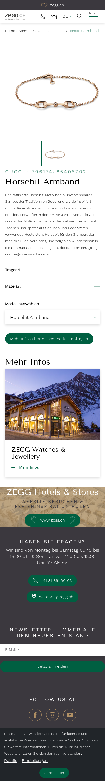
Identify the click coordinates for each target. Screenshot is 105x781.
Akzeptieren (54, 773)
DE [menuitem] (65, 16)
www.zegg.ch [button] (52, 520)
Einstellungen (35, 760)
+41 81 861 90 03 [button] (55, 580)
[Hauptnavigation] (93, 18)
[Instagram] (52, 716)
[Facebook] (35, 716)
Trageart (13, 269)
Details (10, 760)
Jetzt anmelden (52, 666)
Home (10, 31)
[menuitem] (42, 16)
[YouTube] (69, 716)
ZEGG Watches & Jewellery (38, 453)
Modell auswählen (22, 303)
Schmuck (26, 31)
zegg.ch (56, 5)
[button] (79, 16)
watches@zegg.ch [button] (55, 596)
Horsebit (58, 31)
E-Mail (12, 649)
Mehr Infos (29, 467)
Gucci (42, 31)
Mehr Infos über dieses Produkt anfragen (49, 338)
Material (12, 286)
